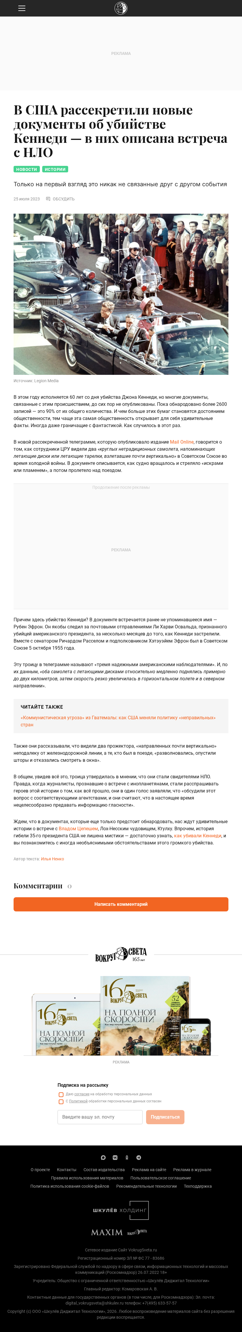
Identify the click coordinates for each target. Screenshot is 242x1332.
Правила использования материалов (87, 1178)
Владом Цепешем (78, 828)
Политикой (78, 1101)
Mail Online (182, 442)
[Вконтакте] (115, 1157)
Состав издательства (104, 1169)
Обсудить (64, 199)
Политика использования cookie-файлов (69, 1186)
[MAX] (103, 1157)
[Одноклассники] (127, 1157)
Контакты (66, 1169)
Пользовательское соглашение (160, 1178)
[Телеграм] (138, 1157)
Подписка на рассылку (83, 1085)
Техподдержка (198, 1186)
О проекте (40, 1169)
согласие (81, 1094)
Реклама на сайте (149, 1169)
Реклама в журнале (192, 1169)
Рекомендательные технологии (146, 1186)
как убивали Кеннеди (197, 836)
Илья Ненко (52, 859)
